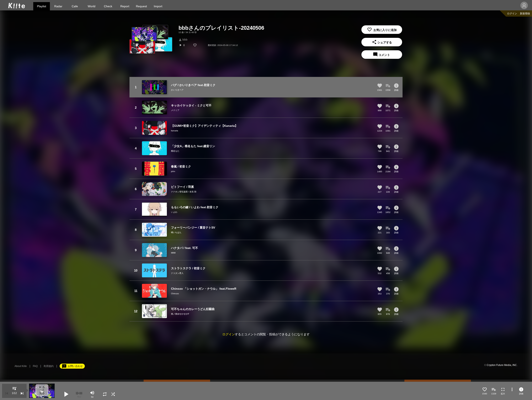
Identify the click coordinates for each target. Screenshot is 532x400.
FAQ (35, 366)
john (173, 171)
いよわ (174, 212)
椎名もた (175, 151)
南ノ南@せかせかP (180, 314)
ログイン (512, 13)
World (91, 6)
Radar (58, 6)
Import (158, 6)
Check (108, 6)
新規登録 (525, 13)
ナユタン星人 (177, 273)
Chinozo (175, 293)
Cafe (75, 6)
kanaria (174, 130)
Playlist (41, 6)
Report (124, 6)
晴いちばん (176, 232)
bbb (183, 39)
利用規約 (49, 366)
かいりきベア (177, 90)
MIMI (173, 253)
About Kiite (21, 366)
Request (141, 6)
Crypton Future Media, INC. (502, 365)
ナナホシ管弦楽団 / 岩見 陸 (183, 192)
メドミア (175, 110)
